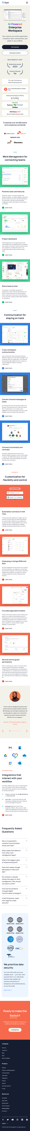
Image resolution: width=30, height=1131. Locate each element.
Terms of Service (5, 1105)
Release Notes (5, 1103)
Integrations (4, 1078)
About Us (4, 1047)
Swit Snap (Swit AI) (6, 1086)
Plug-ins (4, 1080)
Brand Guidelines (6, 1058)
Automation (5, 1075)
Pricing (3, 1088)
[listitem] (15, 843)
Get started (15, 47)
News (3, 1055)
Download (4, 1111)
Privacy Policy (5, 1108)
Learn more (7, 990)
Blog (3, 1053)
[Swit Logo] (5, 3)
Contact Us (15, 1030)
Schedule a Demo (15, 53)
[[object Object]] (3, 1120)
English (4, 1123)
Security (4, 1083)
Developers (4, 1098)
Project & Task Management (8, 1070)
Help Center (4, 1100)
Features (4, 1067)
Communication (6, 1073)
